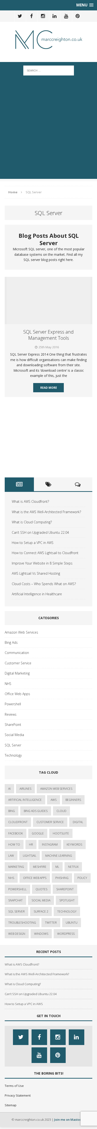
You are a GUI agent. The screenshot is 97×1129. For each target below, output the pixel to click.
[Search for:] (48, 70)
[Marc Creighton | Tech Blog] (48, 39)
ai (9, 789)
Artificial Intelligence (25, 800)
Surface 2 (41, 911)
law (11, 856)
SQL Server (13, 745)
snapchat (15, 900)
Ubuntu (71, 923)
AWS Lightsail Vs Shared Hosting (36, 573)
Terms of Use (14, 1086)
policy (82, 878)
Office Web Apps (17, 694)
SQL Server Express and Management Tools (48, 335)
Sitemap (10, 1105)
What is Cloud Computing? (32, 522)
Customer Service (18, 663)
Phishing (62, 878)
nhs (11, 878)
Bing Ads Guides (36, 811)
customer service (50, 822)
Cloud (61, 811)
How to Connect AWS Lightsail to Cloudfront (45, 553)
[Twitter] (20, 16)
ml (57, 867)
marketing (16, 867)
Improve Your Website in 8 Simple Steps (42, 563)
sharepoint (65, 889)
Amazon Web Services (21, 632)
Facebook (15, 833)
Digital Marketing (17, 673)
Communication (17, 652)
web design (16, 934)
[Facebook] (31, 16)
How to (14, 844)
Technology (13, 755)
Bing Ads (11, 642)
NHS (8, 683)
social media (41, 900)
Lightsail (29, 856)
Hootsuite (61, 833)
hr (31, 844)
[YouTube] (66, 16)
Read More (48, 388)
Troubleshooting (22, 923)
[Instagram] (43, 16)
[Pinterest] (77, 16)
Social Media (14, 734)
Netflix (73, 867)
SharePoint (13, 724)
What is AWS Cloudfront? (30, 501)
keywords (74, 844)
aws (54, 800)
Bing (11, 811)
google (38, 833)
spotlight (67, 900)
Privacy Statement (18, 1095)
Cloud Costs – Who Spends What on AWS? (44, 584)
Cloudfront (18, 822)
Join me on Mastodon (69, 1119)
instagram (50, 844)
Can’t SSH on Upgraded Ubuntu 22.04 (40, 532)
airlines (25, 789)
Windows (41, 934)
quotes (41, 889)
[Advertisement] (48, 130)
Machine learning (58, 856)
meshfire (39, 867)
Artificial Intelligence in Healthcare (37, 594)
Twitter (51, 923)
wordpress (66, 934)
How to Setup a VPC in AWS (32, 542)
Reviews (10, 714)
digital (78, 822)
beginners (73, 800)
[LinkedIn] (54, 16)
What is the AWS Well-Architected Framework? (46, 512)
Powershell (13, 704)
